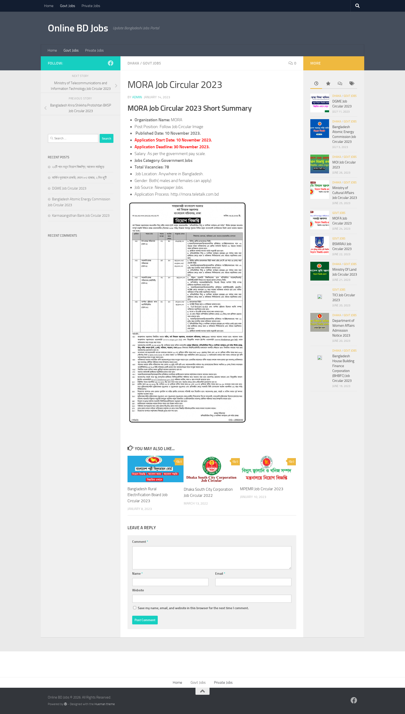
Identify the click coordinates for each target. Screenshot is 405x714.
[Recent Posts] (316, 84)
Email (220, 574)
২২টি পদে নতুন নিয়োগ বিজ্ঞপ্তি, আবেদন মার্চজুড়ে (78, 167)
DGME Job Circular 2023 (69, 188)
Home (48, 6)
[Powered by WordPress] (65, 704)
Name (137, 574)
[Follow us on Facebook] (110, 63)
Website (138, 590)
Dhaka (133, 63)
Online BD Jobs (78, 28)
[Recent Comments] (339, 84)
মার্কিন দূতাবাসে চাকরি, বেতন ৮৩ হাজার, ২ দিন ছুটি (79, 177)
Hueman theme (104, 704)
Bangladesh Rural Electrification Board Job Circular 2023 (148, 494)
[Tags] (351, 84)
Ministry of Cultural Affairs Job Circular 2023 (344, 193)
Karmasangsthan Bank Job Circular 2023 (80, 215)
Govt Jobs (67, 6)
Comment (140, 542)
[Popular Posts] (328, 84)
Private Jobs (91, 6)
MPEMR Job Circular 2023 (261, 488)
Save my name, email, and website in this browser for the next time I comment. (193, 608)
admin (137, 97)
